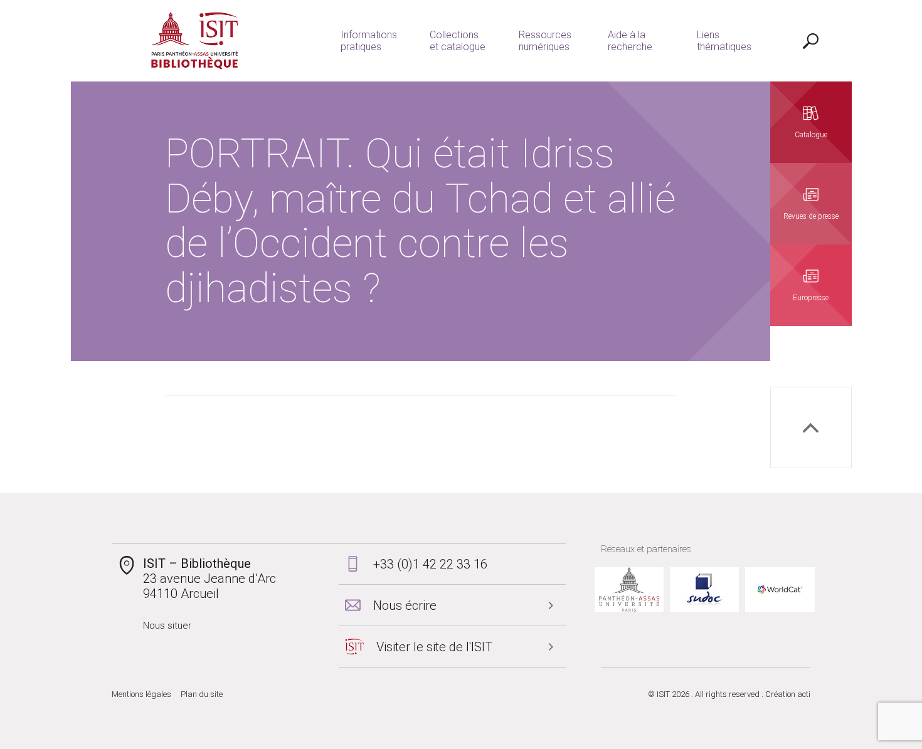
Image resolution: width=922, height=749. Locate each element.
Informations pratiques (369, 41)
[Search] (811, 40)
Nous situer (167, 625)
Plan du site (202, 694)
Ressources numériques (545, 41)
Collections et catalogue (457, 41)
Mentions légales (141, 694)
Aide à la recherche (630, 41)
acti (803, 694)
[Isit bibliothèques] (195, 40)
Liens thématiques (724, 41)
